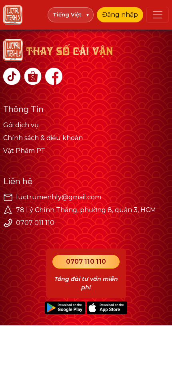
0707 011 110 (35, 223)
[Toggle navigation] (157, 15)
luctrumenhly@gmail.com (58, 197)
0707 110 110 (86, 261)
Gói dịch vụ (21, 125)
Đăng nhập (120, 14)
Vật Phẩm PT (24, 150)
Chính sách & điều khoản (43, 138)
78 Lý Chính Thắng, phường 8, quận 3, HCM (86, 210)
